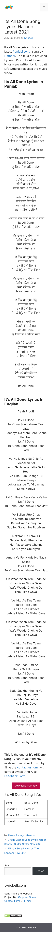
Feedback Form (14, 776)
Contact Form (12, 900)
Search (8, 865)
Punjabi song (21, 51)
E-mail (27, 900)
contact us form (28, 767)
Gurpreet (23, 897)
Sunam (32, 897)
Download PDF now (26, 785)
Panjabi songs (16, 835)
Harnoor (9, 56)
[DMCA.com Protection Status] (13, 916)
